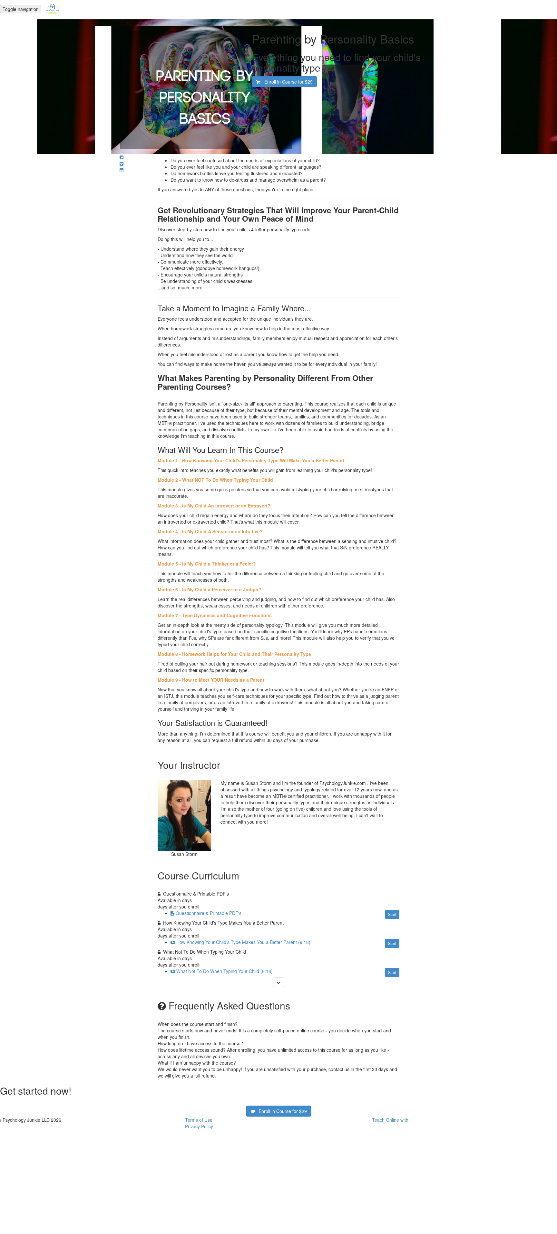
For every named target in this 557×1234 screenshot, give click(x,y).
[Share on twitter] (121, 163)
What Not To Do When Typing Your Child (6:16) (224, 971)
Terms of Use (198, 1120)
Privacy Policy (199, 1126)
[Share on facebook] (121, 157)
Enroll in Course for (286, 81)
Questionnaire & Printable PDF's (208, 913)
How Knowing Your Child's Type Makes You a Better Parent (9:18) (243, 942)
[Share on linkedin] (121, 170)
